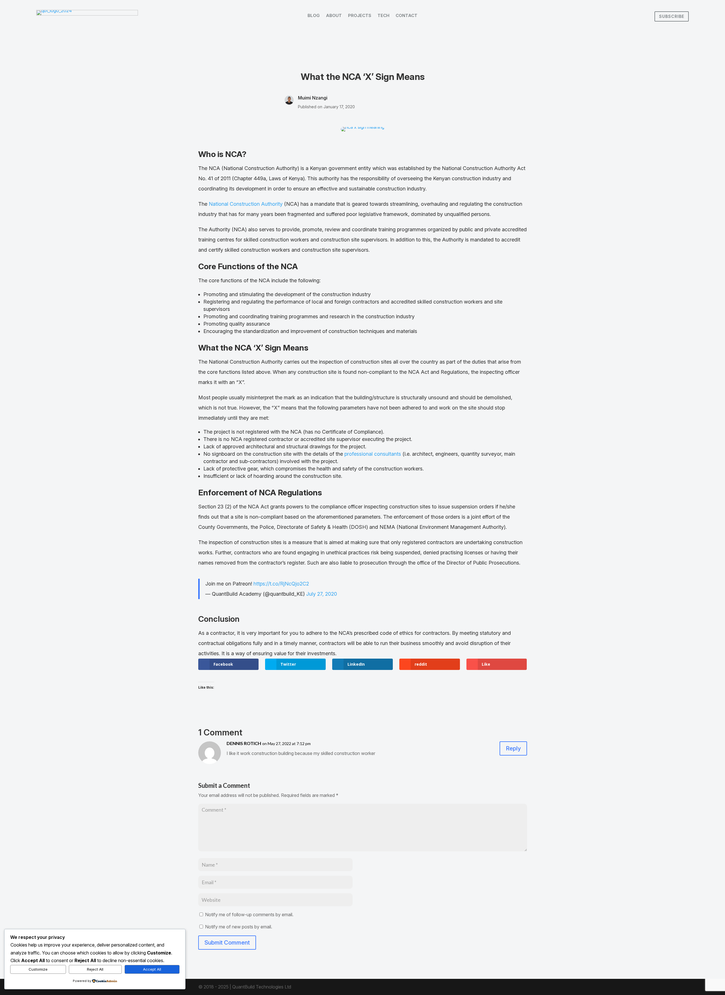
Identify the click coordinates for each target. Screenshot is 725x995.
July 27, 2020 (321, 594)
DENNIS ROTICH (244, 743)
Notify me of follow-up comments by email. (249, 914)
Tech (383, 16)
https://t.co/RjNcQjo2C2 (281, 584)
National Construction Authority (246, 204)
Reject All (95, 969)
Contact (406, 16)
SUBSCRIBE (671, 16)
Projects (359, 16)
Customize (38, 969)
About (334, 16)
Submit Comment (227, 942)
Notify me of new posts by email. (238, 927)
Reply (513, 748)
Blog (314, 16)
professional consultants (372, 454)
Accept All (152, 969)
